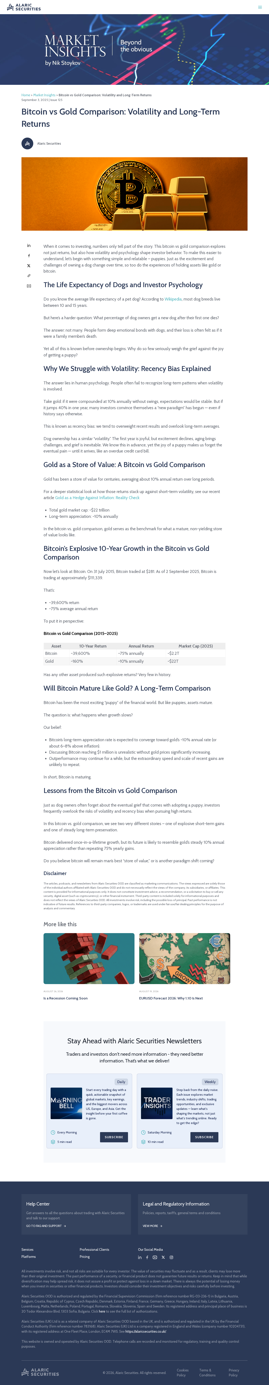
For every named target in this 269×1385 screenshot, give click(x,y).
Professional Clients (94, 1250)
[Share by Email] (28, 286)
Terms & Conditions (207, 1372)
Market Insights (44, 95)
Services (27, 1250)
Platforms (28, 1257)
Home (25, 95)
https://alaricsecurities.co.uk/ (145, 1331)
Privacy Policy (234, 1372)
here (102, 1311)
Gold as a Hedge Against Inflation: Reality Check (97, 497)
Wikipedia (173, 299)
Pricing (85, 1257)
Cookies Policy (183, 1372)
